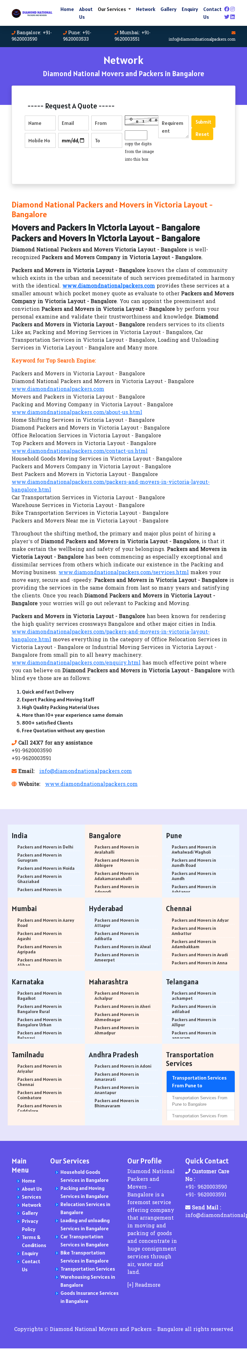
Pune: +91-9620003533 (77, 36)
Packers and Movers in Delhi (45, 847)
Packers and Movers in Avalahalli (117, 849)
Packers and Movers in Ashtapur (194, 889)
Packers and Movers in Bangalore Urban (39, 1022)
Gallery (168, 9)
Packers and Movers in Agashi (39, 935)
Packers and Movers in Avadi (200, 955)
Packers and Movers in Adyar (200, 920)
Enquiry (190, 9)
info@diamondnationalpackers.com (202, 40)
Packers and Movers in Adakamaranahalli (117, 875)
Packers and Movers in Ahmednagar (117, 1016)
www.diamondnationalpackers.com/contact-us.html (80, 451)
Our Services (112, 9)
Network (145, 9)
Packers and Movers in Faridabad (39, 892)
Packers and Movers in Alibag (39, 962)
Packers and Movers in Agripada (39, 949)
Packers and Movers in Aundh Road (194, 862)
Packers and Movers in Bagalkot (39, 995)
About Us (86, 13)
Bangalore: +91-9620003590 (32, 36)
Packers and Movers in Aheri (123, 1006)
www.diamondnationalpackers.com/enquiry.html (76, 663)
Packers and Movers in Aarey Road (45, 922)
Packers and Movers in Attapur (117, 922)
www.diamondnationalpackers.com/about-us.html (77, 413)
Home (67, 9)
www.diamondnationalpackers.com (58, 389)
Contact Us (212, 13)
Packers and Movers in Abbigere (117, 862)
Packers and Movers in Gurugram (39, 857)
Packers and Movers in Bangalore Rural (39, 1008)
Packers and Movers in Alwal (123, 947)
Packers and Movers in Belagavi (39, 1035)
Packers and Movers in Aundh (194, 875)
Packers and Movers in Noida (46, 868)
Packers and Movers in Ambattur (194, 930)
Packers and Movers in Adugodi (117, 889)
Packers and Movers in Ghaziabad (39, 878)
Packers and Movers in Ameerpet (117, 957)
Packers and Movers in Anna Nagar (199, 965)
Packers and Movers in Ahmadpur (117, 1030)
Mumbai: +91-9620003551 (132, 36)
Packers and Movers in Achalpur (117, 995)
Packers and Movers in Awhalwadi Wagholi (194, 849)
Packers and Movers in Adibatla (117, 935)
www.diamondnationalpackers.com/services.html (124, 573)
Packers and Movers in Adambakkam (194, 944)
